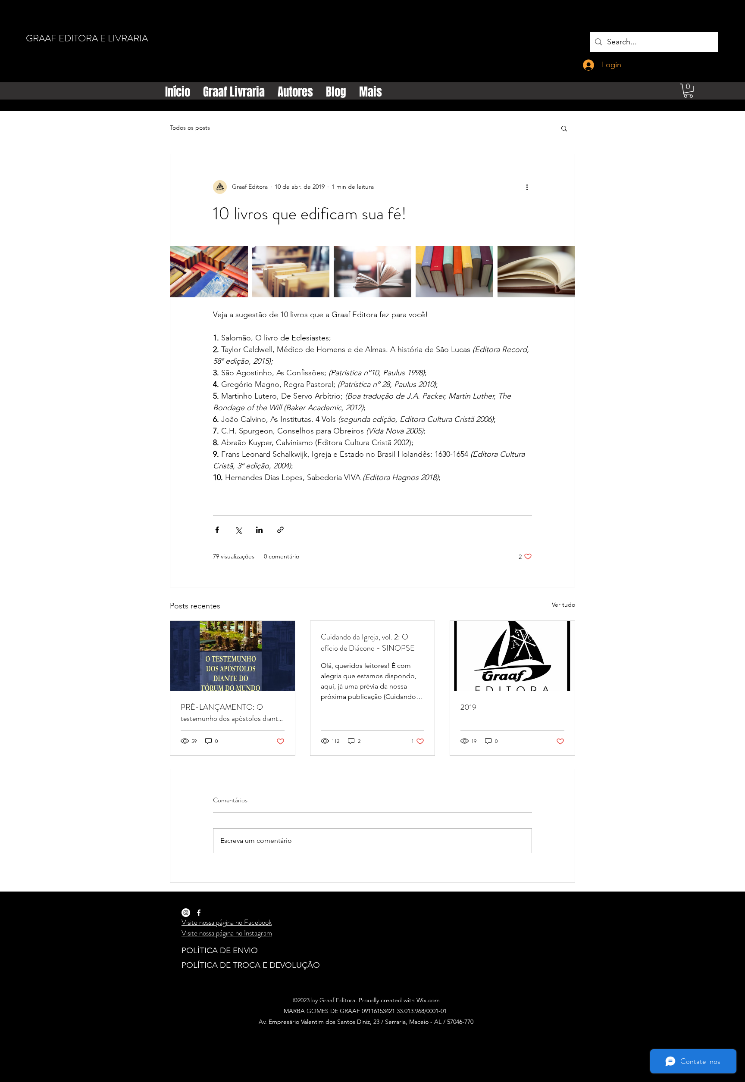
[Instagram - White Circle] (186, 912)
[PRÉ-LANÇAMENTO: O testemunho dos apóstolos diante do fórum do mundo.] (232, 656)
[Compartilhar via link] (280, 530)
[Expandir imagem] (209, 272)
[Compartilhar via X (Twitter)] (238, 530)
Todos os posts (190, 127)
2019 (468, 707)
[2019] (512, 656)
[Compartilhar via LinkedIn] (259, 530)
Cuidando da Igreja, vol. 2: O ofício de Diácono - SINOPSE (368, 642)
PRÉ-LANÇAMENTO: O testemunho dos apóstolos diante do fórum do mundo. (231, 713)
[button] (688, 91)
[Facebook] (198, 912)
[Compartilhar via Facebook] (217, 530)
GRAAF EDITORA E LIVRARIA (87, 38)
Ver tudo (563, 604)
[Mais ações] (527, 187)
